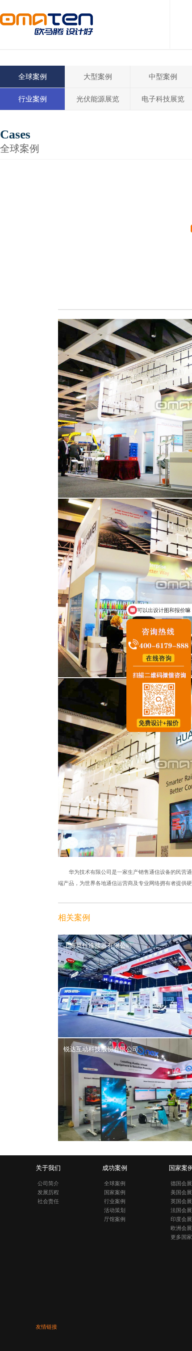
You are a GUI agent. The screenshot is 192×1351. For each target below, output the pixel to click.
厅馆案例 (114, 1219)
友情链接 (46, 1327)
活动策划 (114, 1210)
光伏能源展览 (97, 99)
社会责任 (48, 1201)
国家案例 (114, 1192)
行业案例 (32, 99)
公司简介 (48, 1183)
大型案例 (97, 76)
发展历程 (48, 1192)
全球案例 (32, 76)
